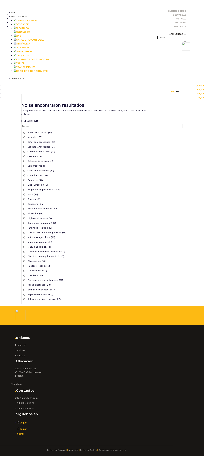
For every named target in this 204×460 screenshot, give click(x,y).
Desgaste (22, 24)
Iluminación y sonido (41, 223)
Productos (19, 16)
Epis (18, 35)
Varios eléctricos (39, 285)
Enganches (23, 32)
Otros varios (36, 261)
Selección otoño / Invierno (44, 299)
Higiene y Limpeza (39, 218)
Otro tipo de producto (32, 71)
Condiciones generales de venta (112, 450)
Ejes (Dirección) (37, 184)
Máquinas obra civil (39, 247)
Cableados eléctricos (41, 151)
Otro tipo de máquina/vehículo (45, 256)
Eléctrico (22, 28)
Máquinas (22, 55)
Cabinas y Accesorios (41, 146)
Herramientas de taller (42, 208)
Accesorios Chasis (39, 132)
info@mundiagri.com (26, 397)
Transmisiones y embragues (45, 280)
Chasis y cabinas (26, 20)
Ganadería (35, 204)
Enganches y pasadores (43, 189)
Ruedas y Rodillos (38, 266)
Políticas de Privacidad (57, 450)
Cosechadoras (37, 175)
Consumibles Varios (40, 170)
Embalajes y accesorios (41, 289)
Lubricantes (24, 51)
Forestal (33, 199)
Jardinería (23, 47)
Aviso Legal (73, 450)
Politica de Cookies (88, 450)
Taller (20, 63)
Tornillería (35, 275)
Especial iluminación (40, 294)
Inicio (14, 12)
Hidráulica (23, 43)
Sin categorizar (37, 270)
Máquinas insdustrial (40, 242)
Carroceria (34, 156)
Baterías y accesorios (41, 142)
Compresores (36, 165)
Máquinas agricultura (41, 237)
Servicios (17, 78)
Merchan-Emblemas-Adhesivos (46, 251)
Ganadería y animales (30, 39)
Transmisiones (25, 67)
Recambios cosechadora (32, 59)
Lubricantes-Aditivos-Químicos (46, 232)
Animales (34, 137)
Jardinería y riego (39, 227)
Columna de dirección (40, 161)
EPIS (32, 194)
